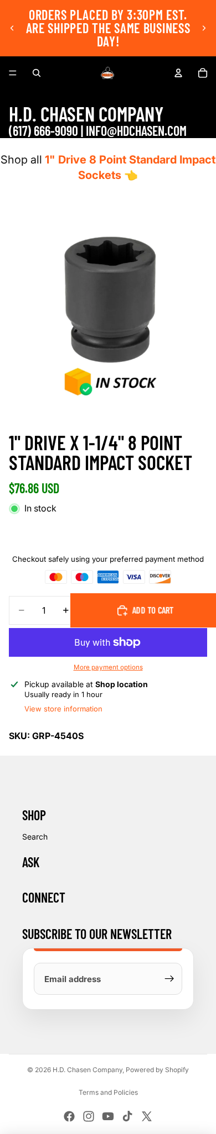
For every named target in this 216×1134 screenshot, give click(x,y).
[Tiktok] (127, 1116)
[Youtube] (108, 1116)
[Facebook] (69, 1116)
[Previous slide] (12, 28)
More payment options (108, 667)
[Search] (36, 73)
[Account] (178, 73)
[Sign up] (169, 978)
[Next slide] (204, 28)
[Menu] (12, 73)
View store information (63, 708)
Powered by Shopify (157, 1070)
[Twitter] (146, 1116)
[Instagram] (88, 1116)
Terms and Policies (108, 1092)
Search (35, 836)
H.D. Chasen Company (87, 1070)
